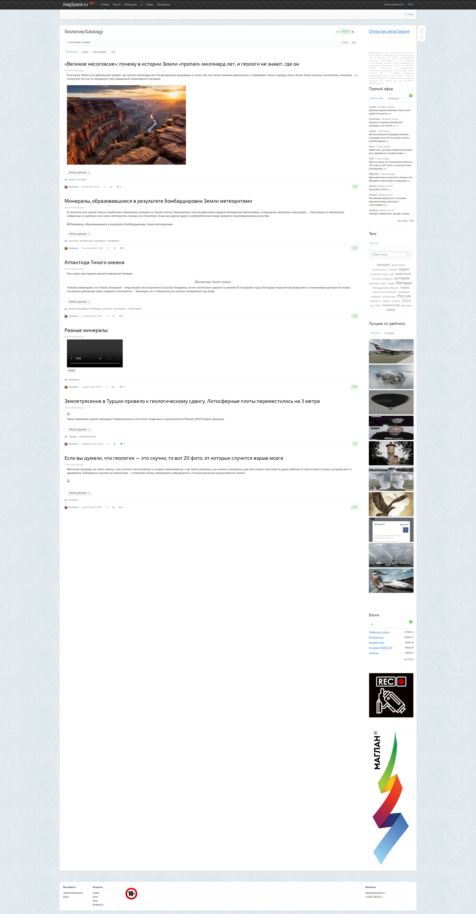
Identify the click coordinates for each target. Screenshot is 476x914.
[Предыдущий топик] (421, 30)
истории (81, 179)
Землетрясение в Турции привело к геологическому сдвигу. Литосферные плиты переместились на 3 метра (192, 401)
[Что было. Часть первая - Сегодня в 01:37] (391, 504)
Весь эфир (402, 220)
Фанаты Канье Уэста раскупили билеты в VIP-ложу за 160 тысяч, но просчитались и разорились (391, 165)
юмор (391, 310)
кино (383, 283)
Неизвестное (377, 642)
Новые (85, 52)
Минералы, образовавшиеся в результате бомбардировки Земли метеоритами (158, 201)
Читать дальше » (79, 172)
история (401, 278)
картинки (374, 283)
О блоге (345, 42)
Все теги (374, 243)
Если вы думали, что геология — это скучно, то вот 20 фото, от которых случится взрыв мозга (174, 458)
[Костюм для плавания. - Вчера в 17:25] (391, 478)
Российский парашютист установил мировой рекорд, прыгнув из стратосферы (387, 201)
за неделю (389, 333)
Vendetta (373, 210)
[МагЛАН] (391, 716)
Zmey (372, 146)
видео (404, 269)
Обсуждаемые (100, 52)
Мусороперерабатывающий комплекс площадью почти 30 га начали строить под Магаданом (389, 137)
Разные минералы (86, 330)
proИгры (374, 652)
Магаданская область (385, 287)
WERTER (374, 174)
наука (404, 287)
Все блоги (409, 659)
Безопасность (379, 269)
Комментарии (376, 98)
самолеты (375, 301)
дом (392, 274)
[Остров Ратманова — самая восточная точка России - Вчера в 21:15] (391, 377)
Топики (105, 4)
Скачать (71, 370)
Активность (164, 4)
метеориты (100, 240)
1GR (371, 158)
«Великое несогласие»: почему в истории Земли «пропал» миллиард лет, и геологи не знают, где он (182, 64)
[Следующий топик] (421, 36)
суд (372, 305)
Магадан (404, 282)
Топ (372, 624)
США (377, 305)
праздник (404, 291)
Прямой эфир (381, 88)
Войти (410, 4)
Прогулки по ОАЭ (378, 189)
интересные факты (382, 279)
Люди (149, 4)
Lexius (372, 107)
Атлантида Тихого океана (94, 262)
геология (73, 240)
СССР (406, 301)
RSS (411, 220)
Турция (72, 436)
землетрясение (87, 436)
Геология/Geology (74, 70)
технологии (391, 305)
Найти (410, 14)
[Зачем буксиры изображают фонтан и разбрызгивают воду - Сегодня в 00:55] (391, 555)
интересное (86, 240)
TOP (113, 52)
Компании (130, 4)
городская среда (379, 274)
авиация (383, 265)
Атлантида (95, 308)
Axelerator (374, 119)
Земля (72, 179)
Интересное (376, 637)
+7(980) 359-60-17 (373, 896)
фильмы (406, 305)
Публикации (393, 98)
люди (391, 283)
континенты (120, 308)
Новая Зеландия (78, 308)
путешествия (389, 296)
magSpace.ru (75, 4)
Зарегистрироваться (393, 4)
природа (375, 296)
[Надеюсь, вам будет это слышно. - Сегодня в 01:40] (391, 428)
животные (403, 274)
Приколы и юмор (379, 632)
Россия (404, 296)
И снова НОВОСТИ (380, 647)
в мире (393, 269)
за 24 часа (375, 333)
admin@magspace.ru (375, 892)
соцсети (396, 301)
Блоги (116, 4)
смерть (386, 301)
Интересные (72, 52)
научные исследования (384, 292)
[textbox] (391, 254)
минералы (113, 240)
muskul (373, 186)
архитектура (398, 265)
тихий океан (134, 308)
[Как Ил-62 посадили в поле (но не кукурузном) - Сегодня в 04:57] (391, 351)
